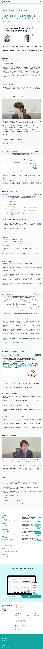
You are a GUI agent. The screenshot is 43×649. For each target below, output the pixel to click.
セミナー (28, 615)
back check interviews (19, 623)
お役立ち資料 (17, 617)
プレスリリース (17, 629)
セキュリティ (36, 618)
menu (40, 1)
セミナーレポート (15, 9)
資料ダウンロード (31, 596)
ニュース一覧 (9, 9)
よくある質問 (36, 615)
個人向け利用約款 (4, 638)
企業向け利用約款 (4, 636)
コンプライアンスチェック (19, 609)
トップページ (4, 9)
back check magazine (19, 618)
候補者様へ (24, 625)
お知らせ (16, 627)
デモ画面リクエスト (11, 596)
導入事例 (16, 615)
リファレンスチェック (19, 607)
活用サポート (36, 617)
